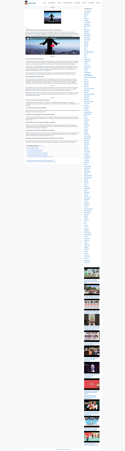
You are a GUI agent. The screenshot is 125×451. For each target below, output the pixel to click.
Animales (86, 20)
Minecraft (86, 179)
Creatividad (87, 61)
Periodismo (87, 199)
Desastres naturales (89, 94)
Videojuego (87, 260)
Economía (86, 97)
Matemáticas (87, 171)
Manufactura (87, 168)
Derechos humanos (89, 88)
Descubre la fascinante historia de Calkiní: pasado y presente (92, 297)
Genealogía (87, 138)
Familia (86, 121)
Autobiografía (87, 35)
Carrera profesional (89, 52)
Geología (86, 142)
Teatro (85, 236)
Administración (88, 11)
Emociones (87, 103)
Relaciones (86, 214)
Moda (85, 184)
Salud (85, 221)
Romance (86, 219)
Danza (85, 79)
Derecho (86, 84)
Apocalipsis (87, 24)
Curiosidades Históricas (90, 77)
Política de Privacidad (64, 449)
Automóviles (87, 39)
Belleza (86, 42)
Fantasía (86, 123)
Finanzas (86, 129)
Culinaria (86, 68)
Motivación (86, 186)
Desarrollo (86, 90)
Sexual (85, 227)
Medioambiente (88, 177)
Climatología (87, 59)
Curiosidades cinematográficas (88, 74)
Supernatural (87, 232)
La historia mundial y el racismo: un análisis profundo (91, 444)
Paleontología (87, 197)
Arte (85, 28)
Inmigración (87, 151)
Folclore (86, 131)
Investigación (87, 157)
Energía (86, 108)
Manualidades (87, 166)
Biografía (86, 44)
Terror (85, 242)
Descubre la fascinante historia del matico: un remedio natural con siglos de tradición (92, 328)
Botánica (86, 50)
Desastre (86, 92)
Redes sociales (87, 210)
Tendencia (86, 240)
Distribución (87, 96)
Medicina (86, 173)
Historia (84, 3)
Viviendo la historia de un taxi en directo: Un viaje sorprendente (91, 376)
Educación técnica (88, 101)
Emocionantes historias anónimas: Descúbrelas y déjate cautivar (90, 397)
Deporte (86, 81)
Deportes (86, 83)
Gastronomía (87, 136)
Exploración (87, 120)
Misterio (86, 181)
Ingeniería (86, 149)
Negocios (86, 194)
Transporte (87, 249)
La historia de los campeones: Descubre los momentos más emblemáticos (91, 413)
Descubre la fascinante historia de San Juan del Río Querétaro (40, 160)
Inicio (44, 3)
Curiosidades (51, 3)
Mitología (86, 182)
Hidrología (86, 144)
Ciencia (86, 53)
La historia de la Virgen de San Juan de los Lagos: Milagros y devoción (41, 161)
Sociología (86, 231)
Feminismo (87, 125)
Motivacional (87, 188)
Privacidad (86, 203)
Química (86, 206)
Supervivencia (87, 234)
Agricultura (86, 13)
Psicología (86, 205)
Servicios (86, 225)
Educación (86, 99)
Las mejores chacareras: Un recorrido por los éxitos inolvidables (91, 359)
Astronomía (87, 29)
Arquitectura (87, 26)
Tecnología (77, 3)
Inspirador (86, 155)
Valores (86, 253)
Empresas (86, 107)
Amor (85, 16)
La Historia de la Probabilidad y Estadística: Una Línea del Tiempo (91, 392)
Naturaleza (87, 192)
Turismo (86, 251)
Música (98, 3)
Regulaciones (87, 212)
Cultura (59, 3)
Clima (85, 57)
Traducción (87, 245)
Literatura (86, 162)
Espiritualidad (87, 114)
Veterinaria (87, 256)
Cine (85, 55)
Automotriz (86, 37)
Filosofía (86, 127)
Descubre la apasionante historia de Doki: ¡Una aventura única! (91, 281)
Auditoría (86, 31)
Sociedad (86, 229)
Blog (85, 48)
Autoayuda (87, 33)
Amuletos (86, 18)
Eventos (86, 118)
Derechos (86, 86)
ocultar (41, 145)
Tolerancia (86, 243)
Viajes (85, 258)
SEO (85, 223)
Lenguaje (86, 158)
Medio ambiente (88, 175)
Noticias (86, 195)
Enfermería (87, 110)
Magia (85, 164)
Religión (86, 216)
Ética (85, 116)
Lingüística (86, 160)
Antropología (87, 22)
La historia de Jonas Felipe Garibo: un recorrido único (90, 429)
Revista (86, 218)
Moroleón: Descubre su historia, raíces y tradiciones (91, 343)
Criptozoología (87, 66)
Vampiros (86, 255)
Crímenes (86, 65)
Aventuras (86, 41)
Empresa (86, 105)
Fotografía (86, 134)
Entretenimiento (67, 3)
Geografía (86, 140)
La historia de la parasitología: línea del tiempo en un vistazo (91, 312)
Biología (86, 46)
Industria (86, 147)
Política (86, 201)
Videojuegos (87, 262)
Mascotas (86, 169)
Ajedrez (86, 15)
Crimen (86, 63)
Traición (86, 247)
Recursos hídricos (88, 208)
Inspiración (87, 153)
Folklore (86, 133)
